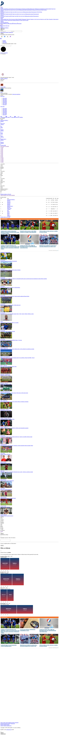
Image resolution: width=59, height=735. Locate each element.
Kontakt (8, 723)
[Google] (1, 36)
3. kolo (1, 150)
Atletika (16, 19)
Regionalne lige (19, 8)
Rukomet (19, 23)
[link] (29, 167)
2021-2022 (5, 100)
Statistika (21, 117)
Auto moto (13, 19)
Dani (3, 146)
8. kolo (1, 155)
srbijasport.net (8, 729)
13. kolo (1, 160)
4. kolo (1, 151)
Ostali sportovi (55, 19)
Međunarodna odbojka (29, 16)
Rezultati (4, 117)
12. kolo (1, 159)
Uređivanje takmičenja (16, 94)
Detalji (1, 531)
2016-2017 (5, 104)
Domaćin (4, 195)
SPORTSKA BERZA (4, 27)
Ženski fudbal (48, 8)
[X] (7, 36)
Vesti (1, 6)
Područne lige (24, 8)
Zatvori (2, 533)
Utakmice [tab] (6, 252)
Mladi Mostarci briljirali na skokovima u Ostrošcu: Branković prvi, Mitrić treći (47, 246)
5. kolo (1, 152)
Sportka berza (8, 725)
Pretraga (7, 724)
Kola (1, 146)
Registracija (11, 32)
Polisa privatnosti (15, 722)
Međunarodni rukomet (29, 14)
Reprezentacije (29, 9)
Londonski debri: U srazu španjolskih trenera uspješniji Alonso (8, 646)
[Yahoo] (10, 36)
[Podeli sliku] (1, 571)
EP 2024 (38, 9)
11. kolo (1, 158)
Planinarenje (24, 19)
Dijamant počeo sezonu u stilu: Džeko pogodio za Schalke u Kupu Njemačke (28, 232)
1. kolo (1, 148)
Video (47, 19)
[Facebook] (4, 36)
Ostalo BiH (6, 9)
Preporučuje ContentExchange (53, 250)
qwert (1, 92)
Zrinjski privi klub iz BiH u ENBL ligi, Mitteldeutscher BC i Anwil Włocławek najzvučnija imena (28, 246)
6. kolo (1, 153)
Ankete (5, 725)
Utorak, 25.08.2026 (4, 52)
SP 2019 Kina (39, 11)
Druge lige (14, 8)
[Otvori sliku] (5, 571)
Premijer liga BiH (3, 8)
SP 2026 (45, 9)
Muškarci (4, 41)
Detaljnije (13, 195)
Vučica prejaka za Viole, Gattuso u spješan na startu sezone (48, 232)
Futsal (52, 8)
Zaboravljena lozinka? (4, 32)
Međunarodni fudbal (23, 9)
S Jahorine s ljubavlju (4, 22)
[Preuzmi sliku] (3, 571)
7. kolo (1, 154)
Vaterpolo (28, 19)
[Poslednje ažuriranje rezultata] (0, 193)
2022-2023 (5, 42)
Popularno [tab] (2, 252)
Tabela (8, 117)
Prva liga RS (9, 8)
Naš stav (5, 20)
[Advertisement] (29, 63)
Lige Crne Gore (16, 9)
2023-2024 (5, 98)
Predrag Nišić (2, 86)
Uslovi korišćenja (9, 722)
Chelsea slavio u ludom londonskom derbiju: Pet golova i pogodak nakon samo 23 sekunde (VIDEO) (10, 232)
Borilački (19, 19)
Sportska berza (6, 19)
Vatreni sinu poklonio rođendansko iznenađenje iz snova (27, 630)
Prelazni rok (34, 9)
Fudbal (2, 23)
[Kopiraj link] (8, 571)
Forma (10, 195)
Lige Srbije (11, 9)
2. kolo (1, 149)
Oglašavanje (12, 723)
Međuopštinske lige (30, 8)
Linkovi (1, 725)
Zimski (1, 19)
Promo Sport (10, 20)
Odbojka (15, 23)
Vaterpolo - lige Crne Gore (35, 19)
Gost (7, 195)
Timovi (12, 117)
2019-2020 (5, 101)
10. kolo (1, 157)
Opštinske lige (37, 8)
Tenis (10, 19)
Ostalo (11, 11)
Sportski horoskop (15, 20)
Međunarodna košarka (27, 11)
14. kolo (1, 147)
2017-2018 (5, 103)
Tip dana (26, 20)
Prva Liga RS (2, 14)
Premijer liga (7, 11)
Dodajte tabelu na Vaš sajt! (5, 217)
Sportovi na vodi (43, 19)
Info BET (2, 20)
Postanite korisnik (3, 723)
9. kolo (1, 156)
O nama (3, 722)
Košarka (10, 23)
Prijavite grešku (3, 724)
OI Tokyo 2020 (22, 20)
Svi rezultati (6, 146)
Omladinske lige (43, 8)
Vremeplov (51, 19)
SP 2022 (41, 9)
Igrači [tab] (9, 252)
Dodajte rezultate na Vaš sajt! (5, 194)
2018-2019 (5, 102)
